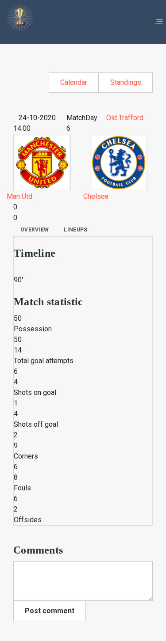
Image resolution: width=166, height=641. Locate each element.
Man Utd (19, 196)
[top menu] (159, 22)
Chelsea (95, 196)
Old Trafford (124, 118)
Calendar (73, 82)
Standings (125, 82)
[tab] (34, 229)
